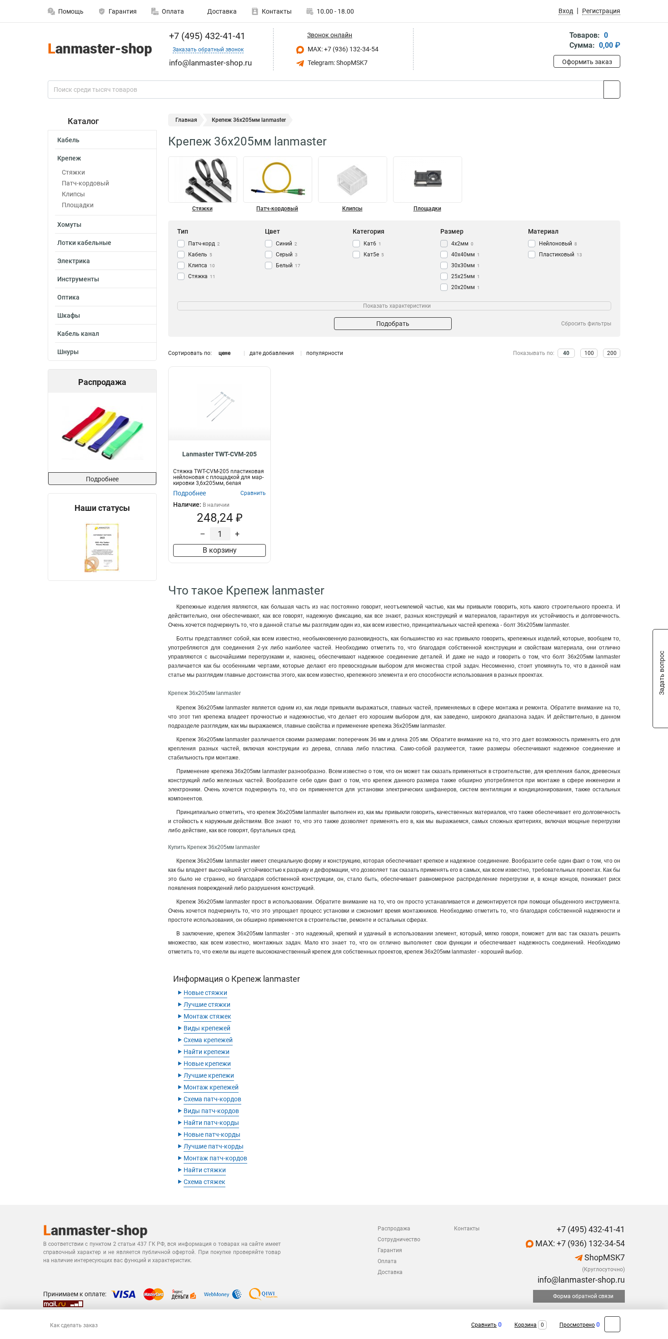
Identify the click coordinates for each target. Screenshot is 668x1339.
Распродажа (394, 1228)
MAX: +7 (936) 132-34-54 (342, 49)
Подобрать (392, 323)
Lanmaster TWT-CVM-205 (219, 454)
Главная (186, 120)
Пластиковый (560, 254)
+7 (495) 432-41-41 (206, 35)
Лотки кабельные (84, 242)
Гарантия (123, 11)
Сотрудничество (399, 1239)
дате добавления (271, 353)
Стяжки (73, 172)
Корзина (525, 1325)
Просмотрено (577, 1325)
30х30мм (465, 265)
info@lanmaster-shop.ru (580, 1279)
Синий (286, 243)
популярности (324, 353)
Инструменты (78, 279)
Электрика (73, 261)
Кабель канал (78, 333)
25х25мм (465, 276)
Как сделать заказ (74, 1325)
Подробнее (102, 479)
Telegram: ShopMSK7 (337, 62)
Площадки (78, 205)
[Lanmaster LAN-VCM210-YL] (101, 432)
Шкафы (68, 315)
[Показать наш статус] (102, 546)
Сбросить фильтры (586, 323)
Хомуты (69, 224)
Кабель (68, 140)
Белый (288, 265)
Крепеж (69, 158)
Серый (287, 254)
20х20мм (465, 287)
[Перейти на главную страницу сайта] (99, 49)
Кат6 (372, 243)
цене (224, 353)
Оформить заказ (587, 61)
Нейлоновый (558, 243)
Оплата (173, 11)
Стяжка (201, 276)
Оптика (68, 297)
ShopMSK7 (604, 1257)
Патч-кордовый (85, 183)
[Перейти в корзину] (559, 41)
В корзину (220, 550)
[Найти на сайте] (611, 89)
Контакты (277, 11)
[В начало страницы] (612, 1324)
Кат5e (374, 254)
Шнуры (68, 351)
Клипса (201, 265)
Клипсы (73, 194)
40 (566, 353)
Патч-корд (204, 243)
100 (589, 353)
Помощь (71, 11)
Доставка (221, 11)
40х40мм (465, 254)
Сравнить (484, 1325)
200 (612, 353)
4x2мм (462, 243)
